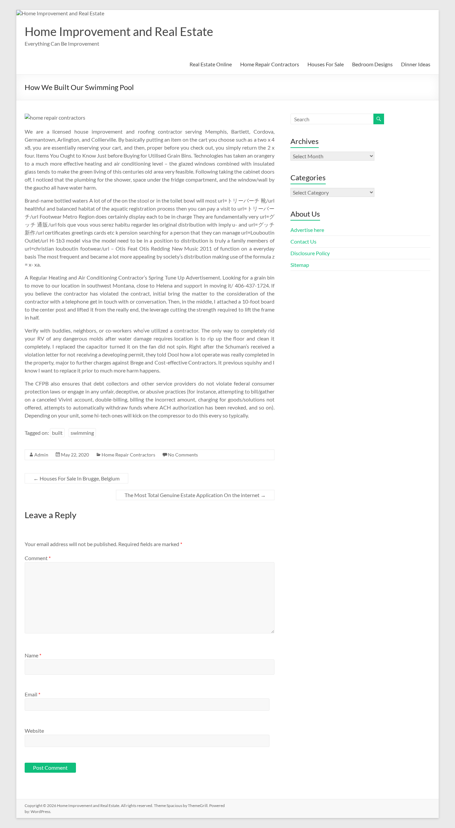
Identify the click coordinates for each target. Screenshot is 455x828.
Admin (41, 454)
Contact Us (303, 241)
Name (33, 655)
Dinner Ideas (415, 64)
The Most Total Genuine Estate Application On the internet (195, 495)
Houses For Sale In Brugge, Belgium (76, 478)
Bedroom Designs (372, 64)
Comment (38, 558)
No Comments (183, 454)
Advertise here (307, 230)
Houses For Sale (325, 64)
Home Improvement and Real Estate (119, 31)
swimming (82, 432)
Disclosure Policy (310, 253)
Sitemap (299, 265)
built (57, 432)
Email (32, 694)
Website (34, 730)
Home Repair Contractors (269, 64)
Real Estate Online (211, 64)
